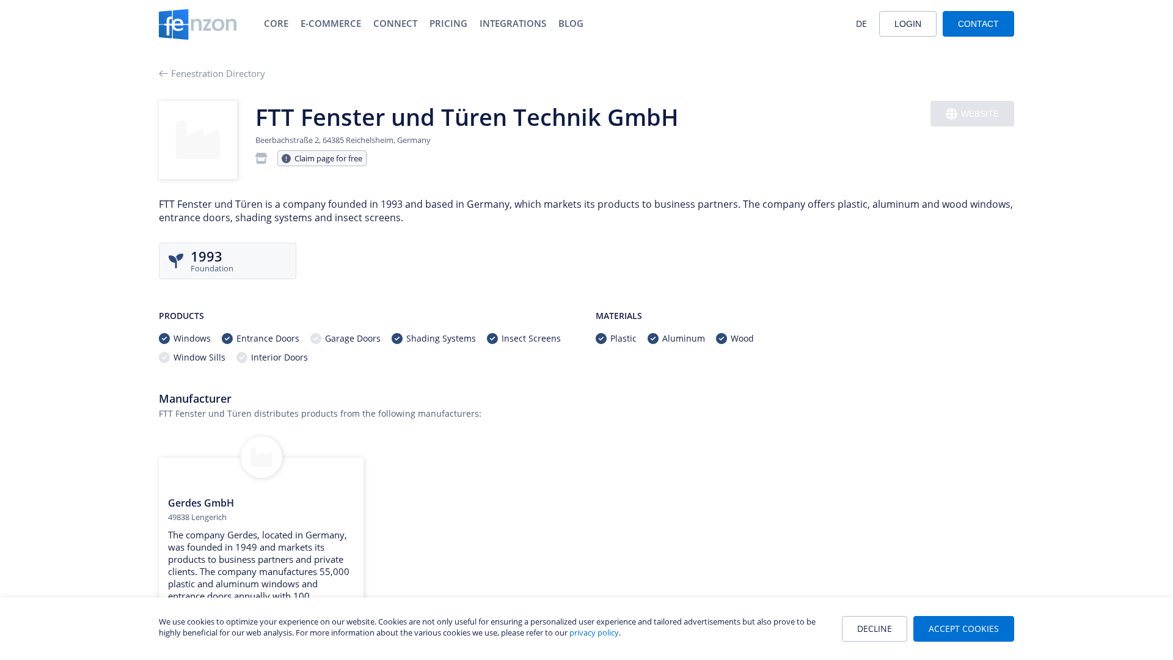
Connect (395, 23)
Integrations (513, 23)
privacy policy (594, 632)
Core (276, 23)
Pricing (448, 23)
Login (907, 24)
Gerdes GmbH (201, 503)
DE (861, 23)
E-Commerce (331, 23)
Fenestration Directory (218, 73)
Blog (570, 23)
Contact (978, 24)
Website (980, 114)
